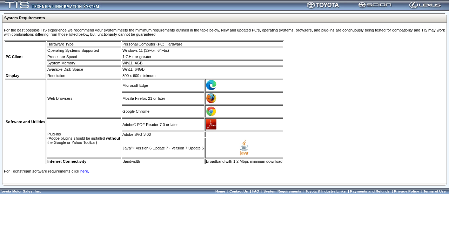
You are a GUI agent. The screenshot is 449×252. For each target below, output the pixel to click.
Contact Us (238, 191)
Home (220, 191)
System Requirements (282, 191)
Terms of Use (434, 191)
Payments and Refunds (370, 191)
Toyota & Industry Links (326, 191)
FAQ (255, 191)
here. (84, 171)
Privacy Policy (406, 191)
